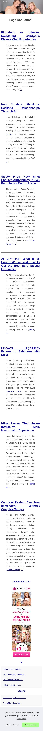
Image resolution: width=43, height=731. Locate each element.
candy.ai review (13, 570)
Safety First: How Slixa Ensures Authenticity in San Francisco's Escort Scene (20, 180)
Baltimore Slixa (13, 391)
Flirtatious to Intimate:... (12, 685)
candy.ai (9, 134)
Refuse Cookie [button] (12, 725)
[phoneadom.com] (21, 7)
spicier (31, 330)
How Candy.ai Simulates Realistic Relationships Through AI (20, 108)
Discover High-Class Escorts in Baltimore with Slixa (20, 351)
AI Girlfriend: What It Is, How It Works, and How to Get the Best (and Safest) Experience (20, 264)
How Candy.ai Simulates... (13, 680)
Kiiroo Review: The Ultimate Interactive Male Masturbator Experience (20, 427)
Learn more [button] (21, 719)
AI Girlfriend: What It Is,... (12, 669)
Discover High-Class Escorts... (14, 698)
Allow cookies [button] (30, 725)
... (21, 90)
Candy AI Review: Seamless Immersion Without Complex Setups (20, 506)
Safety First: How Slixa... (12, 703)
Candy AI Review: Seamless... (14, 674)
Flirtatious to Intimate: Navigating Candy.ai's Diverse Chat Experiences (20, 36)
